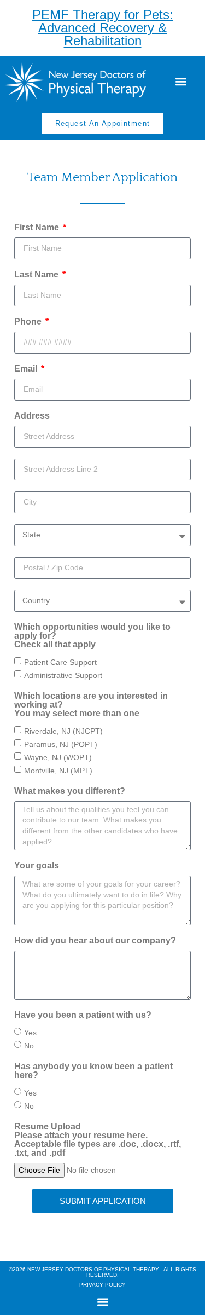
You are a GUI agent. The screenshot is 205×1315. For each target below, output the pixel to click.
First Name (37, 227)
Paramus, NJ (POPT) (60, 743)
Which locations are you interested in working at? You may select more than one (91, 705)
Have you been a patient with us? (82, 1015)
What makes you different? (69, 791)
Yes (30, 1032)
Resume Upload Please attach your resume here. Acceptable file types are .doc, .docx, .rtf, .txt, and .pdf (97, 1139)
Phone (29, 321)
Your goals (36, 865)
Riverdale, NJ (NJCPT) (63, 730)
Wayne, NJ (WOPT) (58, 756)
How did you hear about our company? (95, 940)
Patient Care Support (60, 661)
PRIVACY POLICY (102, 1285)
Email (26, 368)
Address (32, 416)
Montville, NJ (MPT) (58, 770)
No (29, 1045)
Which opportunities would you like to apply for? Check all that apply (92, 636)
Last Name (37, 274)
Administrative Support (63, 674)
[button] (181, 81)
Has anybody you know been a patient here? (93, 1071)
